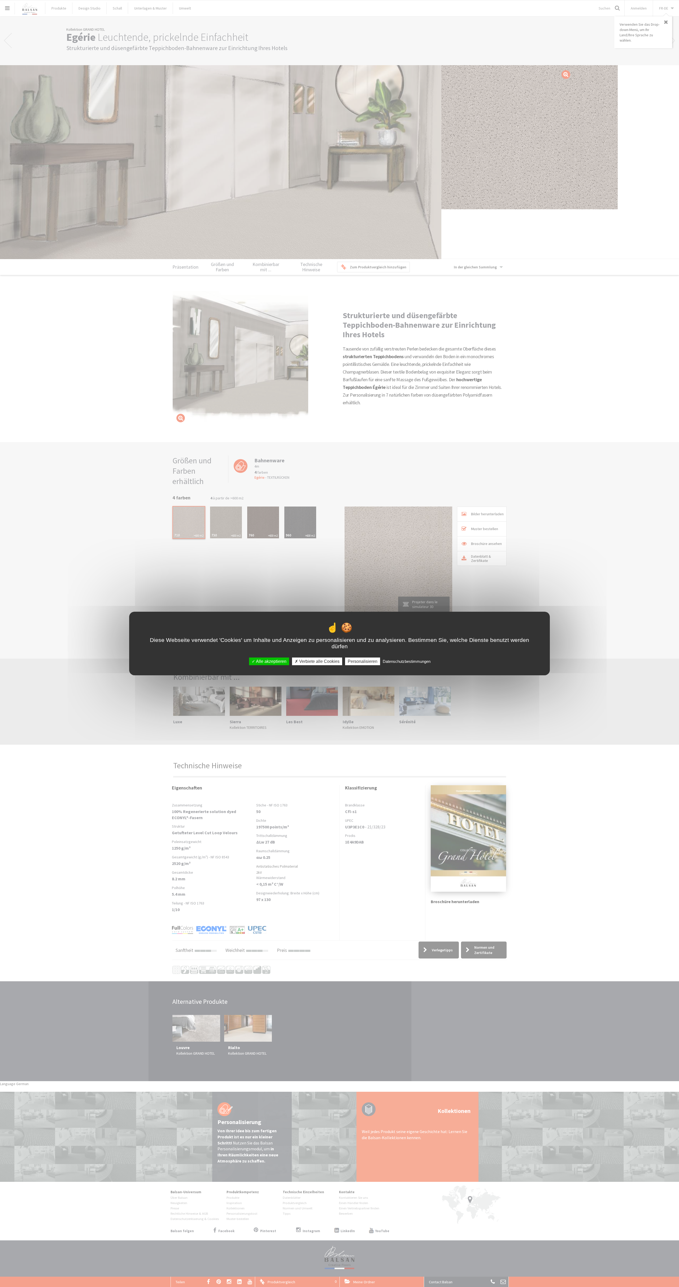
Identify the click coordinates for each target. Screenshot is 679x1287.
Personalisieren (362, 661)
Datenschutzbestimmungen (406, 661)
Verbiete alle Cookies (319, 661)
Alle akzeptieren (270, 661)
